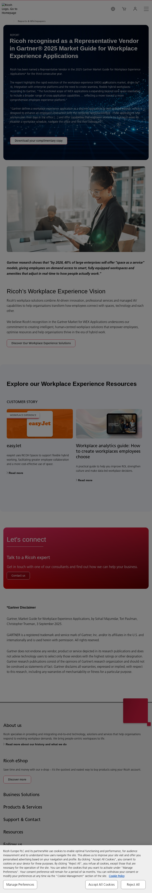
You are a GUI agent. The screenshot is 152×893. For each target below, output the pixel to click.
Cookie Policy (116, 876)
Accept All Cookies (101, 884)
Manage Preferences (20, 884)
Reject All (133, 884)
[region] (76, 869)
